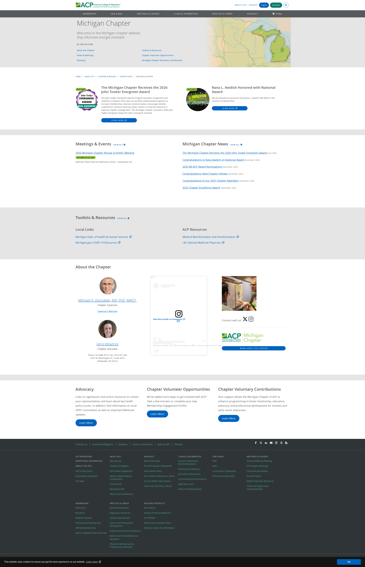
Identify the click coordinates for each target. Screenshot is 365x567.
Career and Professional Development (121, 524)
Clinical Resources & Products (192, 479)
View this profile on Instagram (167, 319)
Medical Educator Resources (260, 481)
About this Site (84, 466)
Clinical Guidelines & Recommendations (188, 462)
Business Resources (119, 507)
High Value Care (185, 484)
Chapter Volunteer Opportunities (158, 55)
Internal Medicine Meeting (259, 461)
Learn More (117, 120)
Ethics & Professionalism (190, 489)
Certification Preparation (224, 471)
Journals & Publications (189, 474)
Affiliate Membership (86, 527)
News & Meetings (85, 55)
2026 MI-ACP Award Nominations (202, 166)
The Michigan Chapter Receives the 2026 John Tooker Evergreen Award (224, 153)
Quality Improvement (120, 517)
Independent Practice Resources (125, 530)
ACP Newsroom (84, 456)
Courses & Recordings (257, 471)
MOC (214, 466)
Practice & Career (222, 14)
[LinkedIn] (266, 443)
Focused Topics (254, 476)
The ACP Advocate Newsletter (158, 466)
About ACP (241, 5)
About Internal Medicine (121, 494)
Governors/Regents (102, 444)
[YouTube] (271, 443)
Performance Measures (189, 469)
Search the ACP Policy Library (158, 486)
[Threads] (281, 443)
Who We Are (115, 461)
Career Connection (143, 444)
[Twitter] (261, 443)
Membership (89, 14)
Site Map (80, 481)
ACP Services (116, 484)
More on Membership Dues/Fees (91, 532)
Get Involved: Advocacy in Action (159, 476)
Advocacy (252, 14)
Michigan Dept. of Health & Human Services (102, 237)
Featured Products (154, 503)
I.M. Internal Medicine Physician (201, 242)
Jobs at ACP (164, 444)
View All (118, 145)
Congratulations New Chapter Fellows (205, 173)
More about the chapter (254, 348)
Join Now (276, 5)
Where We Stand (152, 461)
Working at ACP (117, 489)
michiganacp (185, 345)
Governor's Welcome (107, 311)
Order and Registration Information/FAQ (258, 487)
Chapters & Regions (107, 76)
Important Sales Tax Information (159, 527)
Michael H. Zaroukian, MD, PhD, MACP (107, 300)
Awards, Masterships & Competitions (121, 477)
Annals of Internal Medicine (157, 512)
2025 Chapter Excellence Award (201, 187)
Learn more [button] (92, 562)
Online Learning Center (223, 476)
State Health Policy (153, 471)
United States (126, 76)
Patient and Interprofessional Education (124, 537)
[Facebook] (256, 443)
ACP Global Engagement (121, 471)
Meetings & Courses (148, 14)
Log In (264, 5)
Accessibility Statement (87, 476)
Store (279, 14)
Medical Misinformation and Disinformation (208, 237)
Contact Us (81, 444)
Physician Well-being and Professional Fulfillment (122, 545)
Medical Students (84, 517)
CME (214, 461)
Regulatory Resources (120, 512)
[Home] (98, 5)
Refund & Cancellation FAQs (157, 522)
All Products (149, 507)
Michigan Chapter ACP (163, 345)
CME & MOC (116, 14)
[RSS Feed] (286, 443)
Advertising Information (89, 461)
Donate (253, 5)
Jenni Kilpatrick (107, 344)
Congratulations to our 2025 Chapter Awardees (210, 180)
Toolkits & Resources (152, 50)
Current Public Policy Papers (157, 481)
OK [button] (348, 562)
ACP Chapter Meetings (257, 466)
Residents (80, 512)
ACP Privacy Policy (84, 471)
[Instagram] (276, 443)
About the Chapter (86, 50)
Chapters (123, 444)
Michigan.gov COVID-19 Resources (96, 242)
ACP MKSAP (149, 517)
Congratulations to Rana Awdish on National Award (213, 160)
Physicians (81, 507)
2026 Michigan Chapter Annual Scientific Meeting (105, 153)
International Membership (88, 522)
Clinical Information (186, 14)
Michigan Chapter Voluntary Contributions (162, 60)
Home (78, 76)
